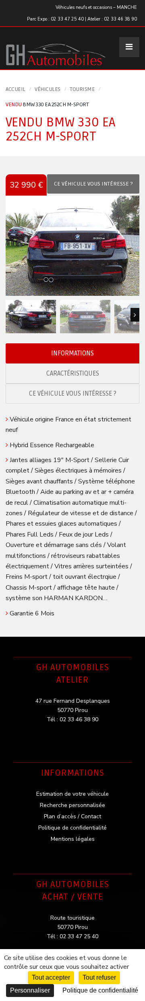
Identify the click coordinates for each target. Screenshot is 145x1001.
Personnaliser (30, 990)
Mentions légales (73, 839)
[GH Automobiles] (56, 48)
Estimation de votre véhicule (72, 794)
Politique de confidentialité (72, 828)
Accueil (15, 89)
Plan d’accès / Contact (72, 816)
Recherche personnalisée (72, 805)
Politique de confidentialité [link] (100, 990)
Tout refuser (99, 977)
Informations (72, 353)
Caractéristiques (72, 373)
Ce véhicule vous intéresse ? (72, 394)
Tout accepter (51, 977)
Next (134, 315)
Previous (10, 315)
